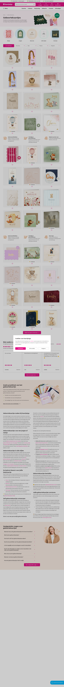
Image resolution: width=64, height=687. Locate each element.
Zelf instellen (32, 348)
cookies (31, 341)
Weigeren (44, 348)
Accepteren (20, 348)
